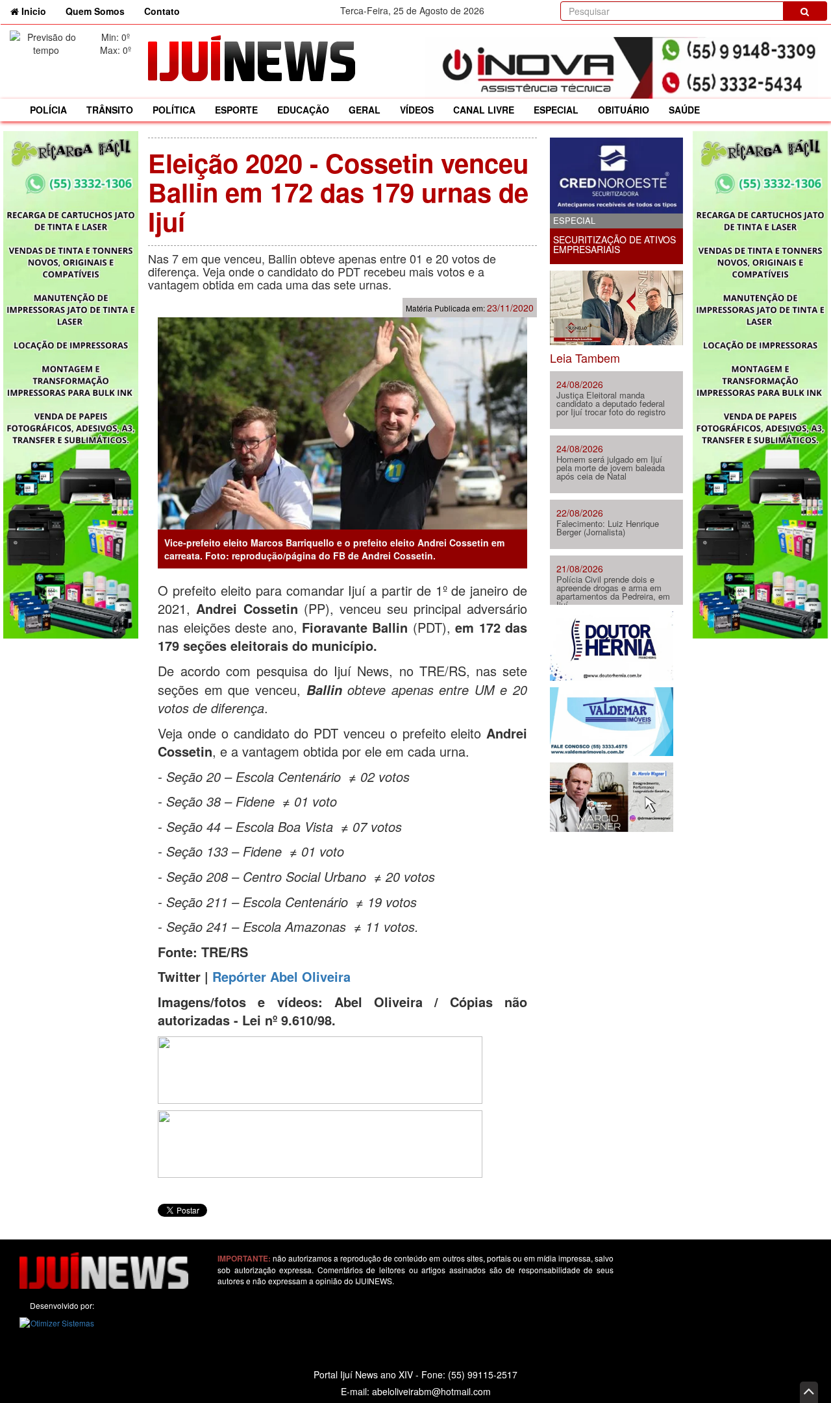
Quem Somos (95, 11)
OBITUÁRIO (623, 109)
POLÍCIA (48, 109)
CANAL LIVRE (483, 109)
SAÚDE (684, 109)
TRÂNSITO (109, 109)
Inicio (37, 11)
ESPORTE (236, 109)
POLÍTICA (174, 109)
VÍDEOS (417, 109)
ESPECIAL (556, 109)
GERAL (364, 109)
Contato (162, 11)
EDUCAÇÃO (303, 109)
